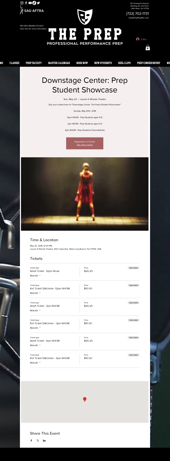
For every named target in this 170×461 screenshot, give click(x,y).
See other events (85, 145)
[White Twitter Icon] (38, 3)
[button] (147, 47)
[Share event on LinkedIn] (44, 440)
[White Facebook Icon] (26, 3)
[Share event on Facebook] (31, 440)
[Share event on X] (38, 440)
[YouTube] (30, 3)
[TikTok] (34, 3)
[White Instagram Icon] (22, 3)
